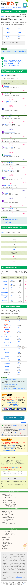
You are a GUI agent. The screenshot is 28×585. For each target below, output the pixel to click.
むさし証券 (7, 374)
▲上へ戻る (23, 422)
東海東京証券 (7, 363)
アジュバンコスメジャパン (10, 116)
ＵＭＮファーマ (7, 124)
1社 (12, 300)
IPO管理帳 (6, 516)
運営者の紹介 (6, 539)
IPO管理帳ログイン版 (8, 517)
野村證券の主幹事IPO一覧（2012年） (13, 60)
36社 (19, 331)
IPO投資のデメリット (10, 497)
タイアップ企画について (12, 405)
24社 (19, 359)
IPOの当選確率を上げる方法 (10, 384)
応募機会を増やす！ (10, 534)
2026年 (8, 29)
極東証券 (7, 370)
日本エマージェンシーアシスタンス (12, 178)
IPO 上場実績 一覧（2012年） (12, 219)
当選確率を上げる (7, 531)
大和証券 (5, 284)
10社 (19, 362)
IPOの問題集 (6, 542)
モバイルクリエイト (8, 101)
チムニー (6, 109)
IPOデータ (6, 522)
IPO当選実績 (6, 537)
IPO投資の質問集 (7, 500)
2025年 (20, 29)
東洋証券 (7, 366)
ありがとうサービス (8, 147)
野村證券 (3, 16)
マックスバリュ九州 (8, 208)
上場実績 (5, 520)
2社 (12, 291)
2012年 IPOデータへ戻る (15, 417)
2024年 (8, 33)
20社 (19, 352)
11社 (19, 327)
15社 (19, 345)
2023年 (20, 33)
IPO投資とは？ (7, 494)
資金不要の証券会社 (10, 506)
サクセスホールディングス (10, 170)
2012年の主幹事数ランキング (11, 63)
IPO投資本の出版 (7, 543)
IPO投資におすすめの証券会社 (11, 502)
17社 (12, 280)
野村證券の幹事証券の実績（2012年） (13, 62)
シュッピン (6, 93)
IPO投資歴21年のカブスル (17, 425)
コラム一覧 (6, 540)
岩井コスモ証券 (7, 342)
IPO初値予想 (6, 513)
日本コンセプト (7, 155)
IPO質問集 (15, 467)
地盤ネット (6, 86)
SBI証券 (5, 288)
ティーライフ (7, 201)
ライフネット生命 (8, 185)
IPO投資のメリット (10, 495)
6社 (14, 249)
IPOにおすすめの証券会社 (9, 379)
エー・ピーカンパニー (9, 162)
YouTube (5, 548)
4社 (19, 366)
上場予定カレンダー (8, 514)
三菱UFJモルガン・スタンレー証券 (4, 296)
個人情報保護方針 (18, 584)
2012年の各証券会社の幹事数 (11, 65)
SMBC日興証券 (4, 292)
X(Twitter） (15, 432)
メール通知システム (8, 519)
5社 (12, 287)
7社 (19, 341)
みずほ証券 (4, 300)
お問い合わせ (6, 545)
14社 (12, 284)
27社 (19, 324)
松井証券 (7, 329)
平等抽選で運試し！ (10, 533)
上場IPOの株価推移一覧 (9, 523)
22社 (19, 348)
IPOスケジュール (7, 511)
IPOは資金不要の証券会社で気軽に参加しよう (14, 388)
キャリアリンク (7, 139)
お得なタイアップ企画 (10, 504)
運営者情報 (9, 584)
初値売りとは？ (9, 222)
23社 (14, 238)
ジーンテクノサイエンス (9, 132)
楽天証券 (7, 339)
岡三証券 (7, 345)
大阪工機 (6, 193)
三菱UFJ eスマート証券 (7, 336)
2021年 (20, 37)
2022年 (8, 37)
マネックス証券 (7, 321)
